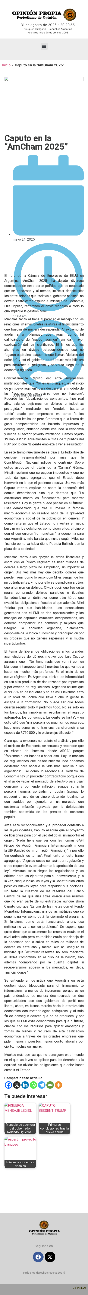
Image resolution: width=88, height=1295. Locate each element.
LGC (83, 1288)
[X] (17, 1085)
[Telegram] (41, 1085)
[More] (58, 1085)
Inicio (6, 65)
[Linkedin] (25, 1085)
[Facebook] (8, 1085)
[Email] (50, 1085)
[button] (44, 46)
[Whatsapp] (33, 1085)
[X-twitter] (50, 1257)
